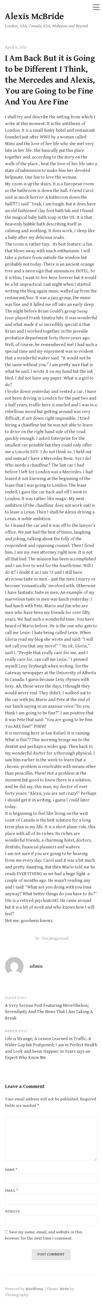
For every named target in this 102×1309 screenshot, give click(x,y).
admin (36, 966)
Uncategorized (55, 938)
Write (64, 1289)
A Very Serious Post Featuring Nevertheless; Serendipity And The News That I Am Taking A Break (49, 1012)
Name (11, 1170)
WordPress (34, 1289)
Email (11, 1190)
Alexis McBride (34, 16)
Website (12, 1211)
